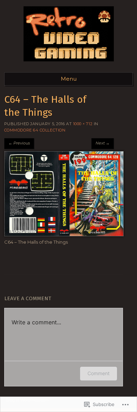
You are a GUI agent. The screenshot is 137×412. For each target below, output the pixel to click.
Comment (98, 373)
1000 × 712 (83, 123)
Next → (103, 143)
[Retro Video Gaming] (69, 63)
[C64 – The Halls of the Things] (64, 234)
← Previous (19, 143)
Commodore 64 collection (35, 130)
